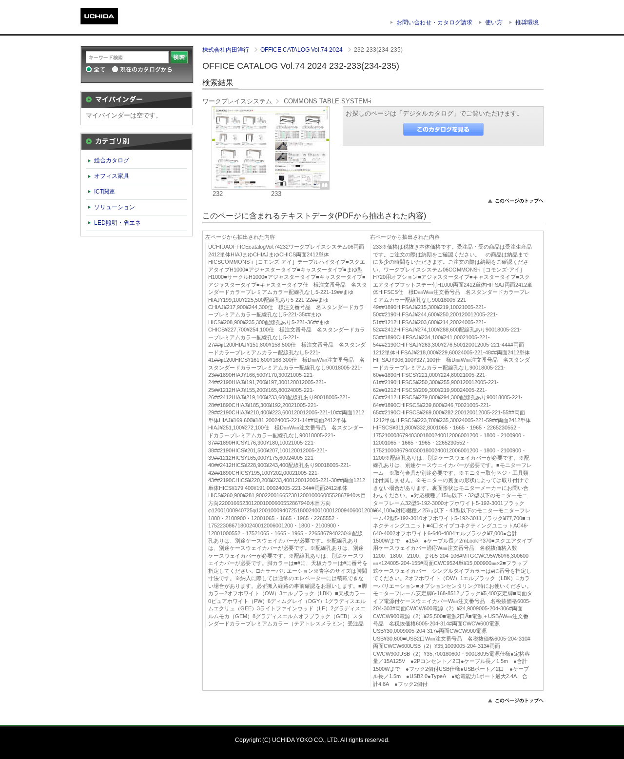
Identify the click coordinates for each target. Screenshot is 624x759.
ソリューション (114, 207)
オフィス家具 (111, 176)
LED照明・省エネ (117, 222)
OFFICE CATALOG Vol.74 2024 (302, 49)
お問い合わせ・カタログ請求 (434, 22)
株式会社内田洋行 (226, 49)
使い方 (494, 22)
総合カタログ (111, 160)
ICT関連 (104, 191)
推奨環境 (527, 22)
